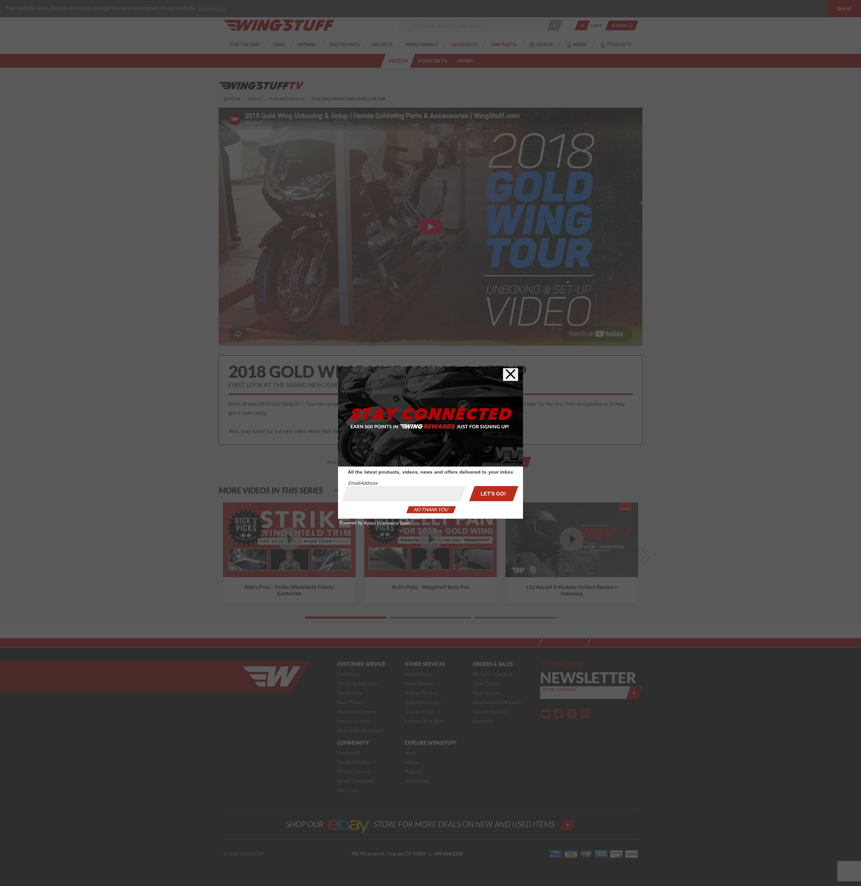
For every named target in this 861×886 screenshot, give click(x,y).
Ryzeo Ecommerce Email (387, 523)
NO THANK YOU (431, 509)
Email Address (363, 483)
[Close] (510, 374)
